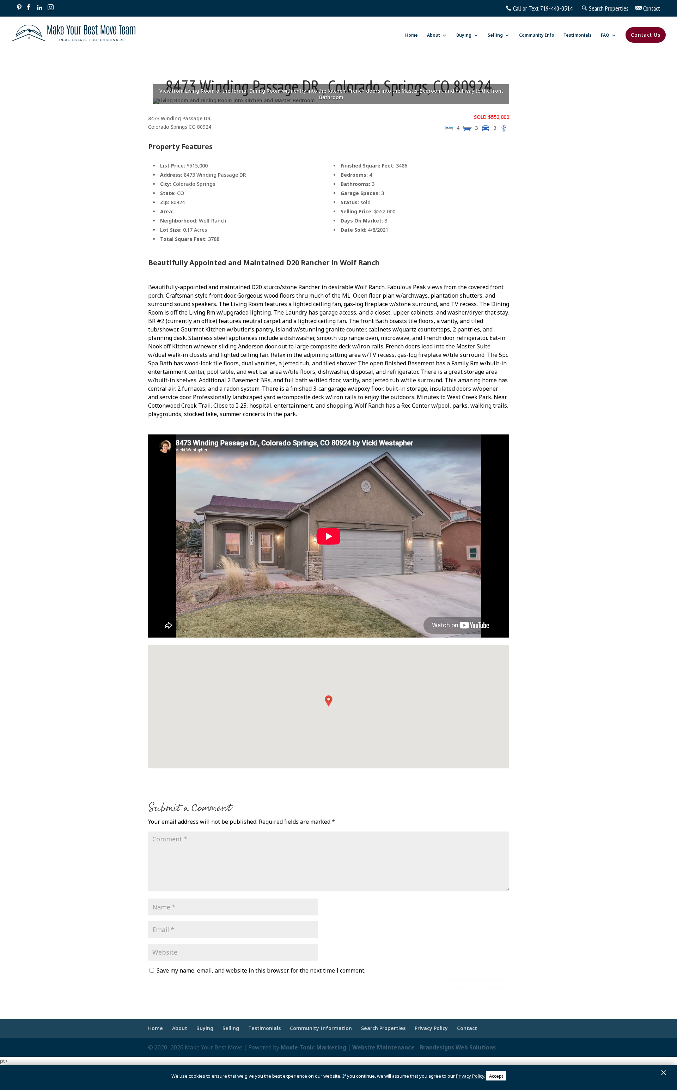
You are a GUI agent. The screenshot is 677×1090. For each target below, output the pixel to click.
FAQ (605, 35)
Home (411, 35)
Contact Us (645, 34)
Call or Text (526, 8)
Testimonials (577, 35)
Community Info (536, 35)
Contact (651, 8)
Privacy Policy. (470, 1076)
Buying (463, 35)
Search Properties (611, 8)
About (433, 35)
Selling (495, 35)
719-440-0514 (556, 8)
